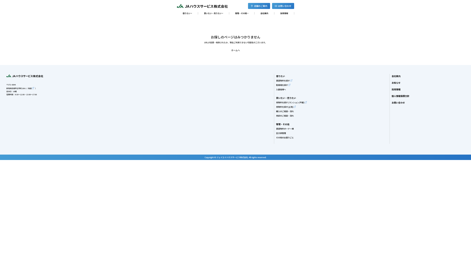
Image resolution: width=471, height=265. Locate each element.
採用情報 (284, 13)
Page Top (466, 72)
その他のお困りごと (285, 137)
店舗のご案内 (260, 5)
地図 (30, 88)
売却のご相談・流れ (285, 115)
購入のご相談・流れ (285, 111)
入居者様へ (281, 89)
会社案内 (264, 13)
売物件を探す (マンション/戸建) (290, 102)
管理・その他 (282, 124)
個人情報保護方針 (400, 96)
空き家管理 (281, 133)
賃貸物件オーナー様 (285, 128)
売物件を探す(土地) (284, 106)
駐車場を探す (282, 85)
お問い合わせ (284, 5)
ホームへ (235, 50)
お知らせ (396, 82)
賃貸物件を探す (283, 80)
